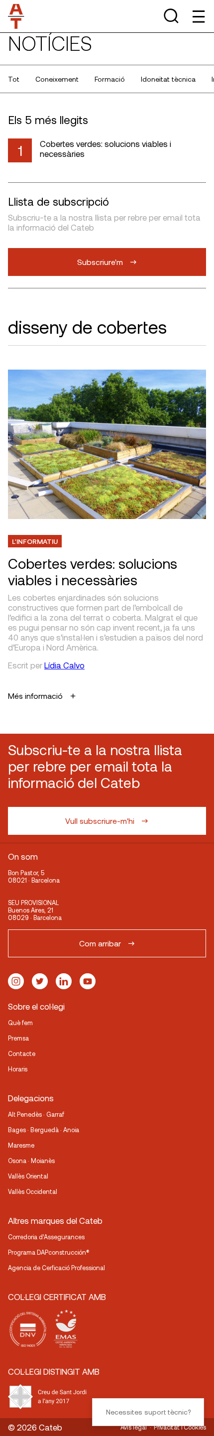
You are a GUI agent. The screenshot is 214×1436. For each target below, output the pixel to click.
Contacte (21, 1053)
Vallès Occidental (32, 1191)
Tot (13, 79)
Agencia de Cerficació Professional (56, 1267)
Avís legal (133, 1427)
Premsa (18, 1038)
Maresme (21, 1145)
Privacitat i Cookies (180, 1427)
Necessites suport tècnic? (148, 1412)
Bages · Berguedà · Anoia (43, 1129)
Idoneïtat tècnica (168, 79)
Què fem (20, 1022)
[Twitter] (40, 981)
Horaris (17, 1068)
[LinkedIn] (64, 981)
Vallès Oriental (28, 1176)
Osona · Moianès (31, 1160)
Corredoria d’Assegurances (46, 1236)
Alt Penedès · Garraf (36, 1114)
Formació (110, 79)
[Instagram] (16, 981)
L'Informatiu (35, 541)
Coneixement (57, 79)
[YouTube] (88, 981)
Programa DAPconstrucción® (49, 1252)
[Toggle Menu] (198, 16)
